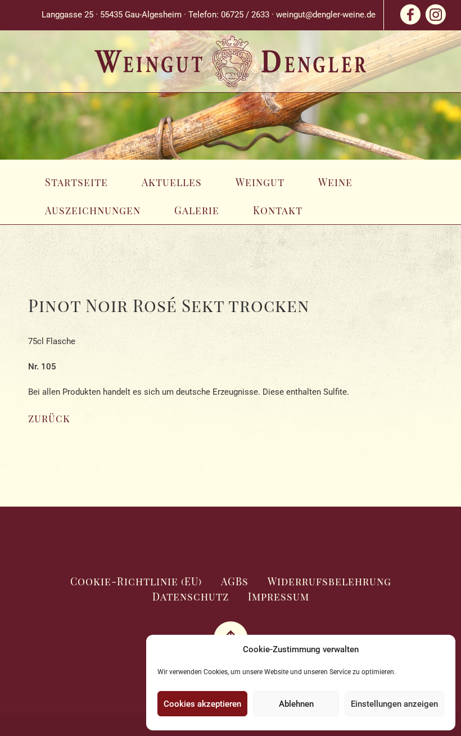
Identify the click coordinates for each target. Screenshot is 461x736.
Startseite (76, 182)
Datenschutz (190, 596)
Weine (335, 182)
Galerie (196, 210)
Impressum (278, 596)
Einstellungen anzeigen (394, 704)
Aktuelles (172, 182)
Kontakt (277, 210)
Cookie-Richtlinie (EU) (136, 581)
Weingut (260, 182)
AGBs (234, 581)
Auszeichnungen (93, 210)
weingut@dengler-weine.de (326, 15)
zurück (49, 418)
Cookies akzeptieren (202, 704)
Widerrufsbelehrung (329, 581)
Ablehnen (296, 704)
